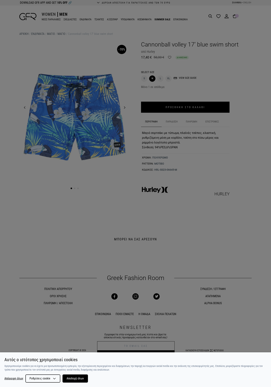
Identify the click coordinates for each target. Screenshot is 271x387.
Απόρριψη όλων (13, 378)
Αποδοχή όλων (75, 378)
